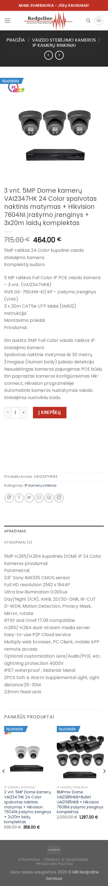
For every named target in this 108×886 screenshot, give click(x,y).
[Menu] (7, 20)
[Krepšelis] (98, 20)
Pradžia (15, 40)
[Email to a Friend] (39, 498)
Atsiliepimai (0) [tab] (18, 542)
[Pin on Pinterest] (49, 498)
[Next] (104, 782)
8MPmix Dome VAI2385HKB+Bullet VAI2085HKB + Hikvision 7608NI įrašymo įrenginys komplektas (80, 802)
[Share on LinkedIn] (59, 498)
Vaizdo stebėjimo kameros (64, 40)
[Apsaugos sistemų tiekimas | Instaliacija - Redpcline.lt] (48, 20)
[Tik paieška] (88, 20)
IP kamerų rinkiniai (54, 45)
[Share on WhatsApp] (9, 498)
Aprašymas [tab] (15, 531)
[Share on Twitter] (29, 498)
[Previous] (4, 782)
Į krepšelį (49, 412)
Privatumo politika (54, 863)
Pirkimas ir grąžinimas (66, 859)
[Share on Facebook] (19, 498)
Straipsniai (29, 859)
